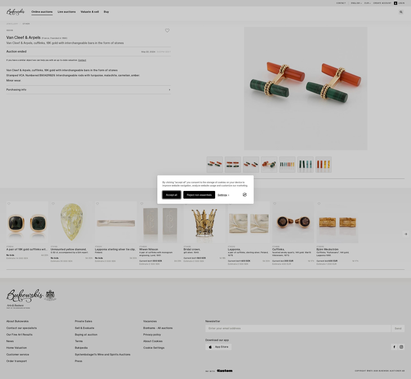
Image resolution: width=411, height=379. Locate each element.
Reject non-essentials (199, 194)
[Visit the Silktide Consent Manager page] (245, 195)
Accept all (171, 194)
